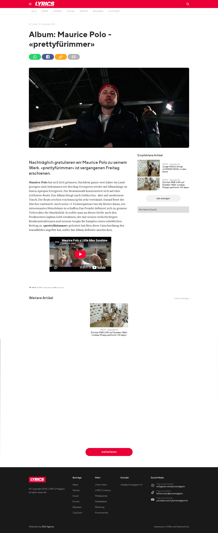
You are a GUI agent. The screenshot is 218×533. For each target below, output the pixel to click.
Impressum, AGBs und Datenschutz (171, 526)
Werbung (99, 507)
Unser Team (101, 484)
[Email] (74, 57)
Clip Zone (77, 512)
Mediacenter (101, 496)
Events (76, 501)
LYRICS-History (103, 490)
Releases (77, 507)
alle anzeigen (163, 198)
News (75, 484)
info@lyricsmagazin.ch (131, 484)
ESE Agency (48, 526)
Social (75, 496)
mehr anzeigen (181, 298)
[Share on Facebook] (48, 57)
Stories (76, 490)
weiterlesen (109, 452)
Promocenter (101, 512)
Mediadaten (101, 501)
